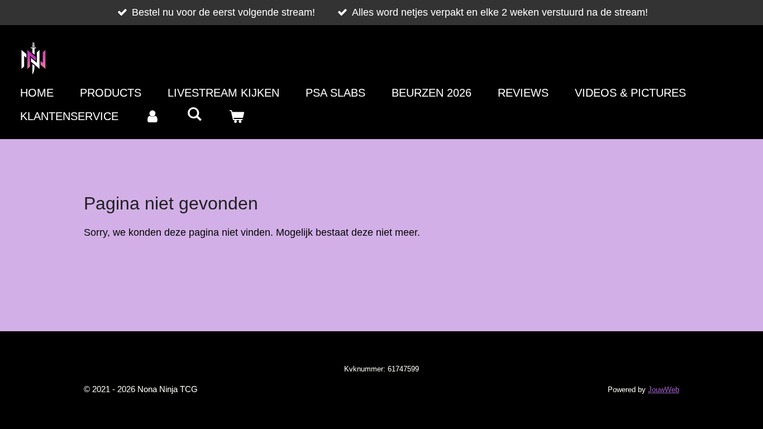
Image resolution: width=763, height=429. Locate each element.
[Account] (152, 116)
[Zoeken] (194, 114)
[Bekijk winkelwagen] (236, 116)
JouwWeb (663, 390)
